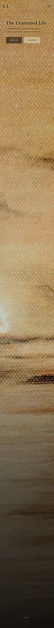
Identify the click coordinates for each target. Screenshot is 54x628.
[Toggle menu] (49, 6)
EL (6, 6)
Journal (32, 40)
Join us (14, 40)
